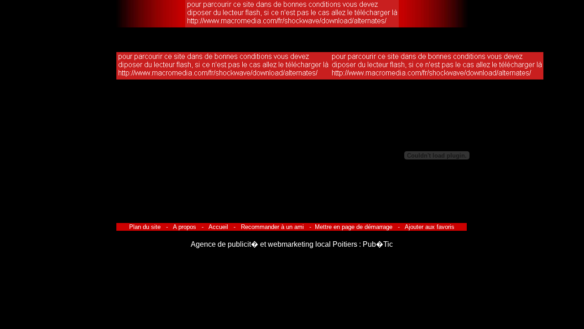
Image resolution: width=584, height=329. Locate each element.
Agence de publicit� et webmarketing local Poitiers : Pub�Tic (292, 244)
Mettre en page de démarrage (353, 226)
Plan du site (145, 226)
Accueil (218, 226)
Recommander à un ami (272, 226)
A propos (185, 226)
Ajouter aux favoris (428, 226)
